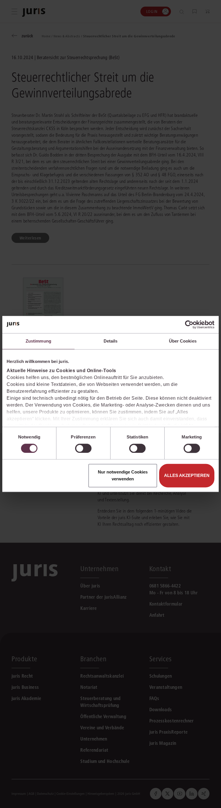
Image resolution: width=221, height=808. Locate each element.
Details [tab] (111, 341)
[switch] (83, 448)
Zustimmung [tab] (38, 341)
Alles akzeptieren (186, 475)
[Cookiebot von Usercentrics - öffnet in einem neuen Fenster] (189, 324)
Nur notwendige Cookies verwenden (123, 476)
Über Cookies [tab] (183, 341)
